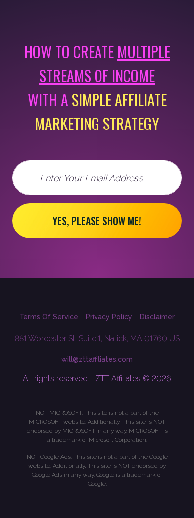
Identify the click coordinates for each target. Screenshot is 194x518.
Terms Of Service (48, 317)
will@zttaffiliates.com (97, 359)
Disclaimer (157, 317)
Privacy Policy (109, 317)
